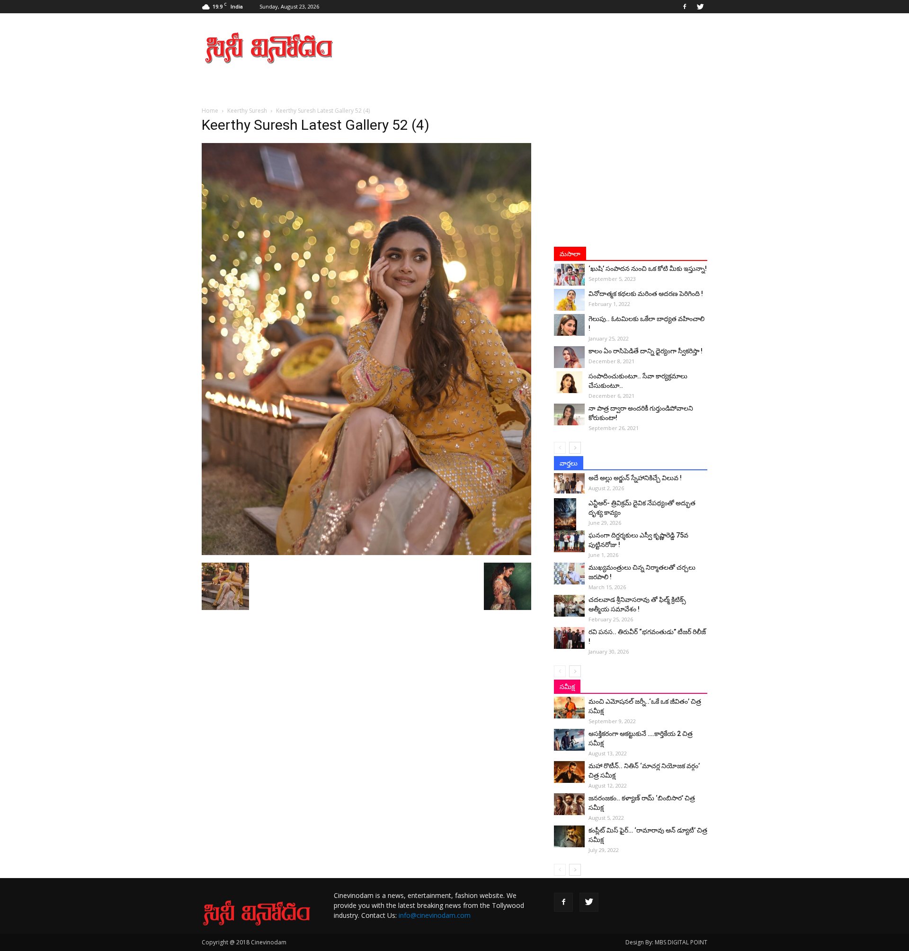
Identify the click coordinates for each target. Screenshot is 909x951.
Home (210, 111)
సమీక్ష (567, 687)
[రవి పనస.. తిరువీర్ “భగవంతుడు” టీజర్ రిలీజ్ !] (569, 638)
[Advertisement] (535, 48)
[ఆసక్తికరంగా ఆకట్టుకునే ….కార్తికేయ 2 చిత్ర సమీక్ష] (569, 740)
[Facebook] (684, 6)
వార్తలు (569, 463)
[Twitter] (700, 6)
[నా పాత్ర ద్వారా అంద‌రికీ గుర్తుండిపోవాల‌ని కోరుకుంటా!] (569, 414)
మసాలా (570, 254)
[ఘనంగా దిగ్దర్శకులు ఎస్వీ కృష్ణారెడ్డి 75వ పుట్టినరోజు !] (569, 541)
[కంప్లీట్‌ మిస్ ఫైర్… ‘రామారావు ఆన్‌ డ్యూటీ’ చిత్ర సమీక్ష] (569, 836)
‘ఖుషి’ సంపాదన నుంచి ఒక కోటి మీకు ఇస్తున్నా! (647, 268)
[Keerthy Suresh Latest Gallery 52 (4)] (366, 552)
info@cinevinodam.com (435, 915)
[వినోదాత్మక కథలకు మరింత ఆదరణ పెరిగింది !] (569, 300)
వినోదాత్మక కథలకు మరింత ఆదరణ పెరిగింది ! (645, 293)
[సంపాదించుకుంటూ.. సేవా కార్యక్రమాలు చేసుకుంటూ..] (569, 382)
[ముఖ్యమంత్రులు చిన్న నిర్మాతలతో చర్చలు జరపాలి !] (569, 573)
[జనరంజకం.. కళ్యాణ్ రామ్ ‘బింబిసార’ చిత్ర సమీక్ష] (569, 804)
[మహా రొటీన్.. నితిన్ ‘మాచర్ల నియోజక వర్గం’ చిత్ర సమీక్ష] (569, 772)
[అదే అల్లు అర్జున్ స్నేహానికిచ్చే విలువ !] (569, 483)
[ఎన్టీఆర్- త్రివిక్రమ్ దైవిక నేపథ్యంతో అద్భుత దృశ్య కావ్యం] (569, 514)
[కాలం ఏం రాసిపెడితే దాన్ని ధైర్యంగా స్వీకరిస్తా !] (569, 357)
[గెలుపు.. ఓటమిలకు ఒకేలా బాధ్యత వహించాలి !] (569, 325)
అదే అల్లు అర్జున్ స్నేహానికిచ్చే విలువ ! (635, 478)
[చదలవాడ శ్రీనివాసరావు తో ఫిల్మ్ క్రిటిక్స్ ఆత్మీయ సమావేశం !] (569, 606)
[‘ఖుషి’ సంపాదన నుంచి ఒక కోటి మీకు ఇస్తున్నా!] (569, 275)
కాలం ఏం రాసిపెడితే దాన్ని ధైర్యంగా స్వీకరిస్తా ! (645, 351)
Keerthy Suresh (247, 111)
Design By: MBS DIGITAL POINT (666, 942)
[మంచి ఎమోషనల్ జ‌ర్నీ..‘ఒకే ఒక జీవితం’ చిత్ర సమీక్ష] (569, 707)
